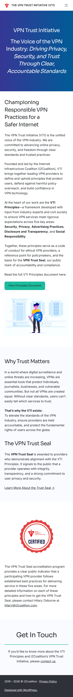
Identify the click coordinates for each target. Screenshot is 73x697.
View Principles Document (24, 285)
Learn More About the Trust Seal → (29, 488)
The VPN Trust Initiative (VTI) (33, 5)
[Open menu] (66, 5)
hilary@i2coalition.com (20, 605)
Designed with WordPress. (20, 690)
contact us (47, 661)
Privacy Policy (48, 681)
